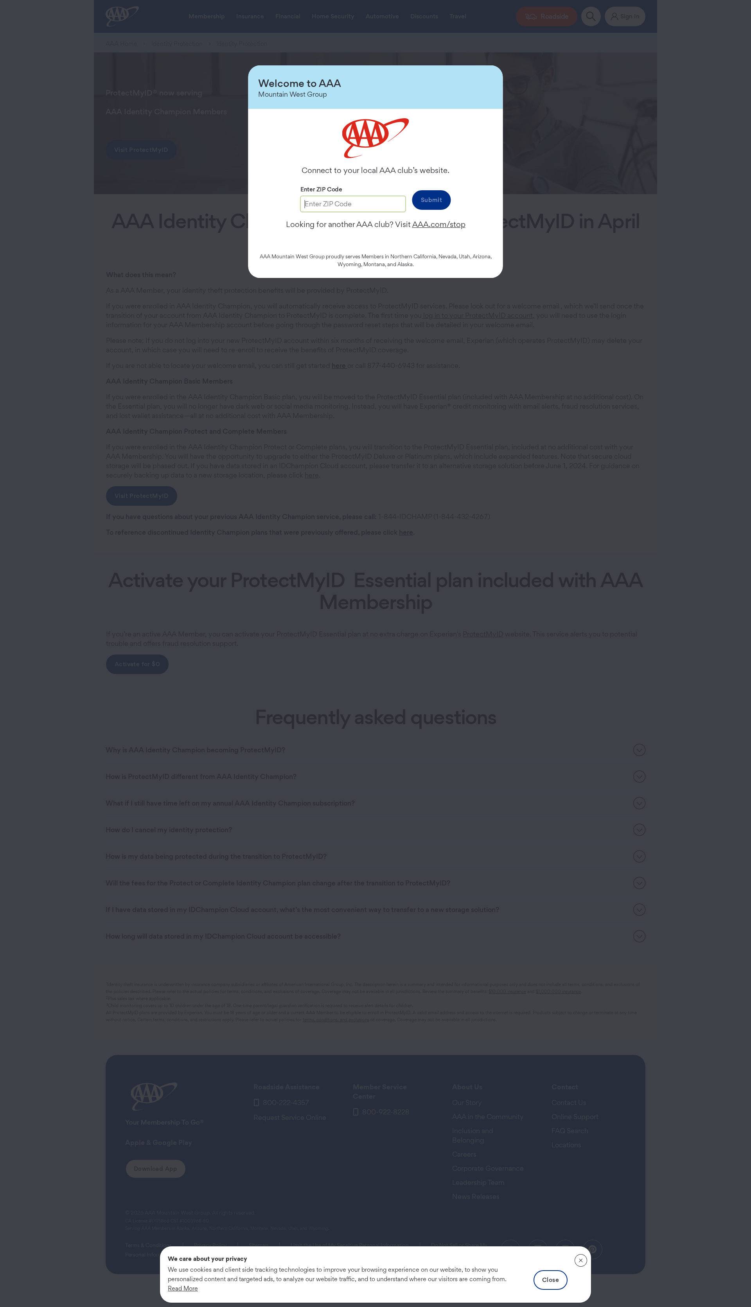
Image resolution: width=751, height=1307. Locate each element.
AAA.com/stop (438, 224)
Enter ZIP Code (321, 189)
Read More (183, 1288)
